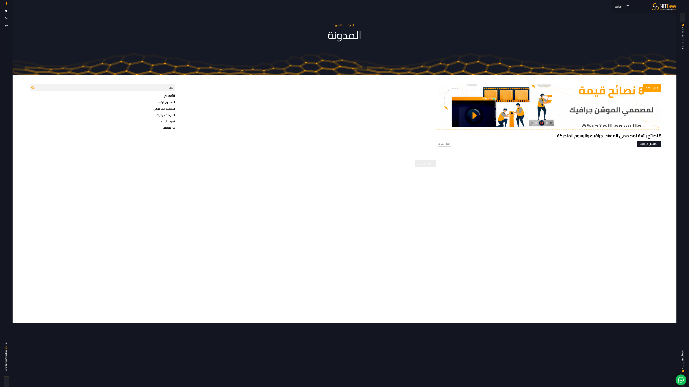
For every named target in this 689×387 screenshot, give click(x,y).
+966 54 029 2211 (683, 38)
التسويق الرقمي (165, 102)
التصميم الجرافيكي (164, 108)
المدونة (337, 25)
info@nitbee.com (683, 359)
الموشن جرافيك (649, 143)
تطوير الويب (168, 121)
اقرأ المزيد (444, 143)
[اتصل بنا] (681, 379)
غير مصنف (169, 127)
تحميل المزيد (425, 163)
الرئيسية (352, 25)
